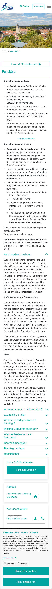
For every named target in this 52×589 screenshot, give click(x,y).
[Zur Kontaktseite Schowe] (35, 518)
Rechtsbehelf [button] (11, 453)
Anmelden (38, 7)
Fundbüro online (25, 139)
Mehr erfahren (9, 558)
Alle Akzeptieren (26, 581)
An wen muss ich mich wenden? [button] (23, 409)
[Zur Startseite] (7, 6)
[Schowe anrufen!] (42, 518)
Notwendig (11, 564)
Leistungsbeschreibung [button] (17, 254)
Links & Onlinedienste (24, 64)
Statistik (23, 564)
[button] (24, 5)
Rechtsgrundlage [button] (14, 448)
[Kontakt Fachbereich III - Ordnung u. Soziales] (35, 496)
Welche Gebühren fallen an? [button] (21, 428)
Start (4, 51)
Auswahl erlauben (26, 571)
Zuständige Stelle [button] (14, 414)
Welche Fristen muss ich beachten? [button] (18, 436)
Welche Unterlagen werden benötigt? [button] (20, 422)
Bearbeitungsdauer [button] (15, 442)
